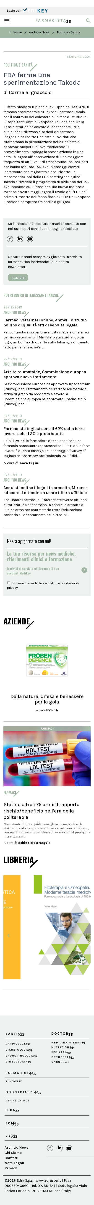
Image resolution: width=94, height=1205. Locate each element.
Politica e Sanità (69, 32)
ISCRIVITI (18, 278)
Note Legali (14, 1159)
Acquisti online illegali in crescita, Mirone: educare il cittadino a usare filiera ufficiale (45, 490)
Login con (14, 10)
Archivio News (39, 32)
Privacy (11, 1164)
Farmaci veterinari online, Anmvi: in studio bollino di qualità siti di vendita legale (45, 323)
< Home (16, 32)
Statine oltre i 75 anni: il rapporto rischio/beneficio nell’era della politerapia (41, 810)
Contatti (11, 1153)
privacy (12, 588)
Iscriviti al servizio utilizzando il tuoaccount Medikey (33, 570)
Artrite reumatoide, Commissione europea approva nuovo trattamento (44, 374)
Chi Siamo (13, 1148)
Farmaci (47, 728)
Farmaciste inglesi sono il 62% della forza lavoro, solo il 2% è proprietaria (44, 431)
